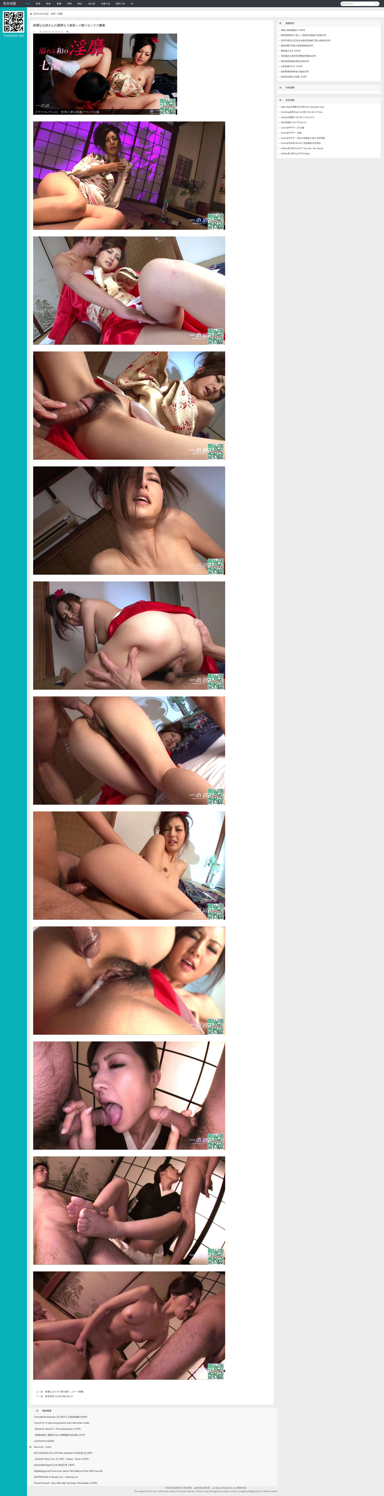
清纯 (69, 3)
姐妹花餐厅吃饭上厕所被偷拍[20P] (297, 45)
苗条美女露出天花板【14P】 (294, 76)
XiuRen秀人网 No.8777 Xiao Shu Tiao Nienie (302, 148)
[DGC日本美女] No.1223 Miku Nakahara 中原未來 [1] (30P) (63, 1453)
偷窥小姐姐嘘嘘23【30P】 (293, 30)
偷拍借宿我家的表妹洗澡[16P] (295, 61)
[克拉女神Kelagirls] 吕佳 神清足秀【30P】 (55, 1465)
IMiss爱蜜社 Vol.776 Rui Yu (293, 122)
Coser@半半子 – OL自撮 (292, 127)
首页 (53, 13)
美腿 (59, 3)
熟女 (80, 3)
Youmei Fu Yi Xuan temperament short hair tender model (61, 1423)
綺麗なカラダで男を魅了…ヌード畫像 (64, 1391)
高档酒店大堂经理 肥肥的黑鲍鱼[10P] (298, 56)
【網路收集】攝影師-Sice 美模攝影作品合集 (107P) (59, 1435)
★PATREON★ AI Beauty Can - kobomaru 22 (56, 1477)
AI (132, 3)
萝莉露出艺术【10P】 (291, 51)
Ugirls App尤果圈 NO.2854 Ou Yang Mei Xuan (302, 107)
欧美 (48, 3)
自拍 (27, 3)
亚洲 (38, 3)
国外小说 (120, 3)
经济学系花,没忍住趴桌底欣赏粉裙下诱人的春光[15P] (305, 40)
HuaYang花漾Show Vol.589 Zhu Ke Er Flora (301, 112)
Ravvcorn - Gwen (42, 1447)
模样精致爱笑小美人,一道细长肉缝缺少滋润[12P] (303, 35)
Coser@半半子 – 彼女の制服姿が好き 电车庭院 (303, 138)
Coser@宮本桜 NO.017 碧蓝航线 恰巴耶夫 (301, 143)
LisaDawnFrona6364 (44, 1441)
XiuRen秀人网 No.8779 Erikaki (295, 153)
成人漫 (91, 3)
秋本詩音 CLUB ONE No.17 (59, 1396)
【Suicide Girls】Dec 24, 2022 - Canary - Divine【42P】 (62, 1459)
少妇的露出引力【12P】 (292, 66)
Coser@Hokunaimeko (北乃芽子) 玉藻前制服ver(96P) (60, 1417)
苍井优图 (9, 3)
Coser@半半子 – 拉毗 (291, 133)
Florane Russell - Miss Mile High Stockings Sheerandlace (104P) (65, 1483)
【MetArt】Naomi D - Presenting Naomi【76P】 (58, 1429)
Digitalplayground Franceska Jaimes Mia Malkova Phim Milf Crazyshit (68, 1471)
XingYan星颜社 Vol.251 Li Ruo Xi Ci (297, 117)
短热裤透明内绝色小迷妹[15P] (295, 71)
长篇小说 (105, 3)
